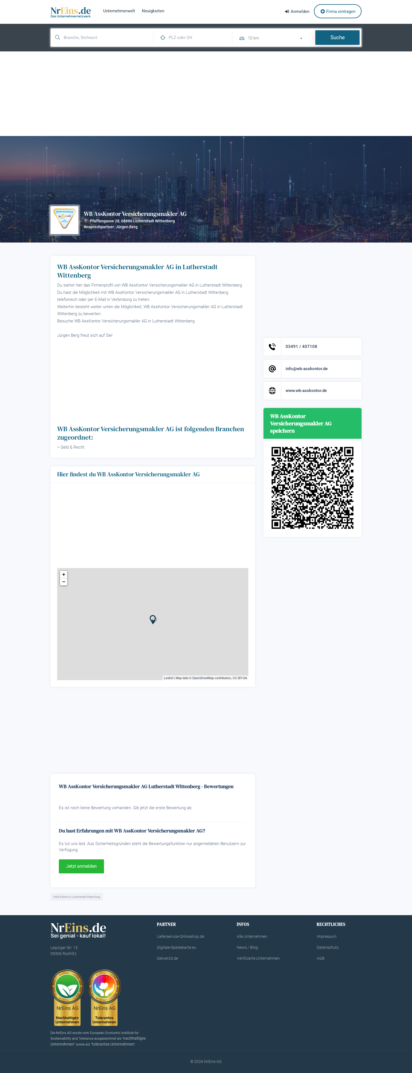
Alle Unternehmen (252, 936)
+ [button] (63, 574)
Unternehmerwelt (119, 10)
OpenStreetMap (203, 677)
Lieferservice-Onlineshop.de (180, 936)
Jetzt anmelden (81, 866)
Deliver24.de (167, 958)
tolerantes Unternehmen (113, 1044)
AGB (321, 958)
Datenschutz (328, 947)
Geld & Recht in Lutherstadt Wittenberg (76, 896)
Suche (337, 37)
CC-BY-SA (240, 677)
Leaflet (168, 677)
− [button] (63, 582)
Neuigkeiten (153, 10)
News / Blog (247, 947)
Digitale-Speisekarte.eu (176, 947)
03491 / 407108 (301, 346)
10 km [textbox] (253, 38)
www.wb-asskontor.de (306, 390)
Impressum (326, 936)
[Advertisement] (206, 94)
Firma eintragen (340, 11)
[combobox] (277, 37)
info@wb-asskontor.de (307, 368)
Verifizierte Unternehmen (258, 958)
